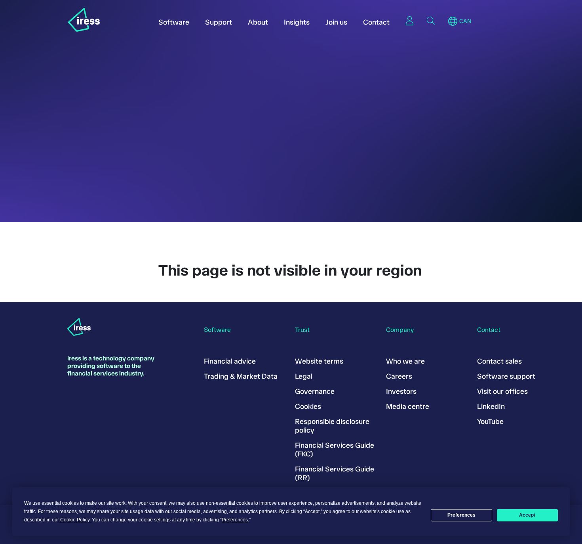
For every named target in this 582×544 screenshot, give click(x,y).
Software (173, 22)
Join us (336, 22)
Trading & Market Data (241, 376)
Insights (297, 22)
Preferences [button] (235, 520)
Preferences (461, 515)
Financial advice (230, 361)
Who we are (405, 361)
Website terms (319, 361)
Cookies (308, 406)
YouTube (490, 421)
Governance (315, 391)
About (258, 22)
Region (452, 21)
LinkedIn (491, 406)
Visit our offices (502, 391)
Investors (401, 391)
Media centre (407, 406)
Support (218, 22)
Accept (527, 515)
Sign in (409, 20)
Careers (399, 376)
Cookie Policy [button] (74, 520)
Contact (376, 22)
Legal (303, 376)
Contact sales (499, 361)
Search (431, 20)
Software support (506, 376)
